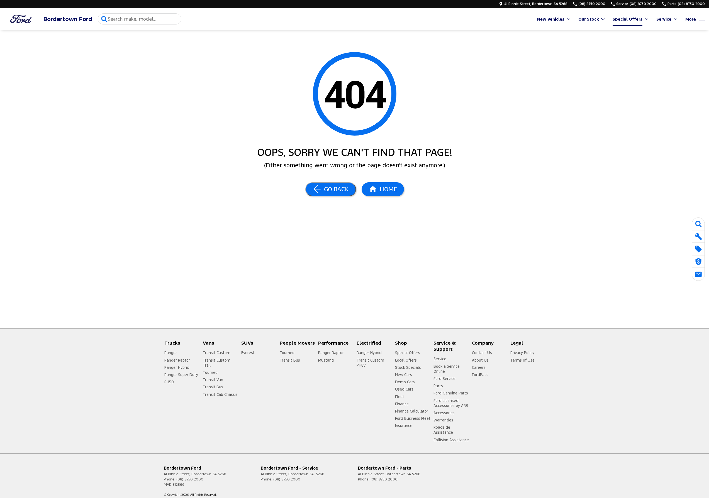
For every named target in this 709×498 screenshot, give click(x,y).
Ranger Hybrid (176, 367)
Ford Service (444, 378)
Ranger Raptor (177, 360)
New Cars (403, 374)
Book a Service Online (446, 369)
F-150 (169, 381)
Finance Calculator (411, 411)
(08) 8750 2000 (189, 479)
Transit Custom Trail (216, 363)
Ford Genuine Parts (450, 393)
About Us (480, 360)
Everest (248, 352)
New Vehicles (550, 19)
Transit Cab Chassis (220, 394)
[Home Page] (21, 19)
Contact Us (482, 352)
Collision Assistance (451, 439)
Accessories (444, 412)
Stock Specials (408, 367)
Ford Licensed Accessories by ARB (450, 403)
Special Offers (627, 19)
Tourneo (210, 372)
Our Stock (588, 19)
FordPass (480, 374)
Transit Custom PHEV (370, 363)
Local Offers (406, 360)
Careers (479, 367)
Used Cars (404, 389)
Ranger (170, 352)
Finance (402, 403)
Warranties (443, 420)
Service (663, 19)
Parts (438, 385)
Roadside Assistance (443, 430)
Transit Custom (216, 352)
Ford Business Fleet (412, 418)
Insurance (403, 425)
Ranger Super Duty (181, 374)
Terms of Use (522, 360)
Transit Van (213, 379)
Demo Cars (405, 381)
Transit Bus (213, 386)
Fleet (399, 396)
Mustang (326, 360)
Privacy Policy (522, 352)
